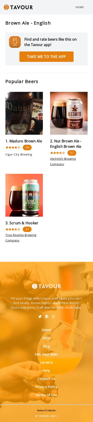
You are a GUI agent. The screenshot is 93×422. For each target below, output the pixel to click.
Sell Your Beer (46, 354)
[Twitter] (40, 315)
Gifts (47, 338)
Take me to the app (46, 56)
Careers (46, 362)
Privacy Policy (46, 387)
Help (46, 370)
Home (80, 7)
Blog (46, 346)
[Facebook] (47, 315)
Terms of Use (46, 395)
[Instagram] (53, 315)
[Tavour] (46, 283)
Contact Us (47, 378)
